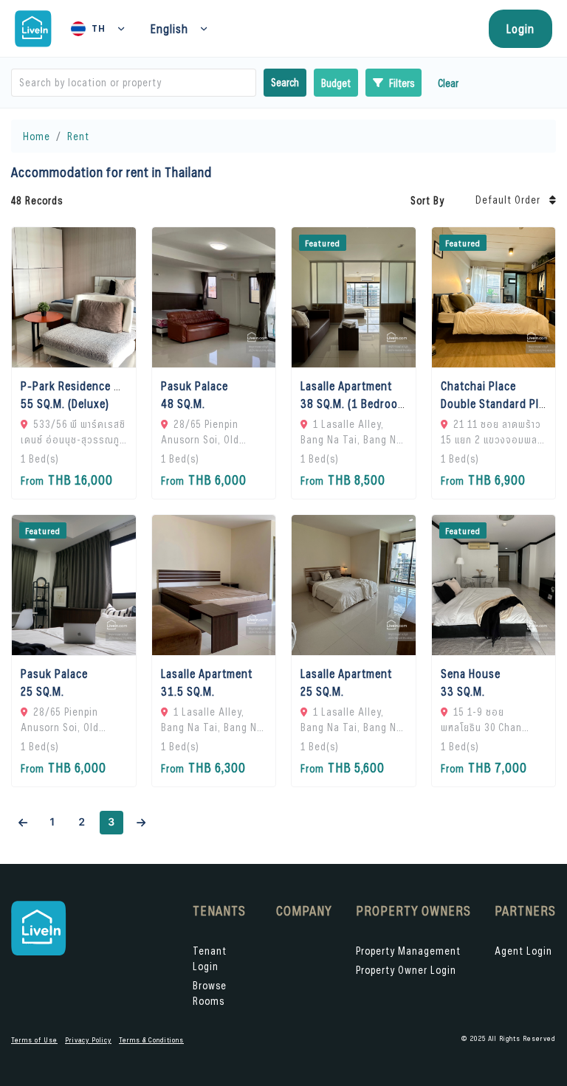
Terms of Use (34, 1039)
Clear (448, 83)
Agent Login (523, 950)
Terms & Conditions (151, 1039)
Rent (78, 136)
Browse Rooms (210, 993)
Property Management (408, 950)
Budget (336, 83)
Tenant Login (210, 958)
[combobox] (20, 83)
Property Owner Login (406, 970)
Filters (401, 83)
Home (36, 136)
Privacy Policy (88, 1039)
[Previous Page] (23, 822)
